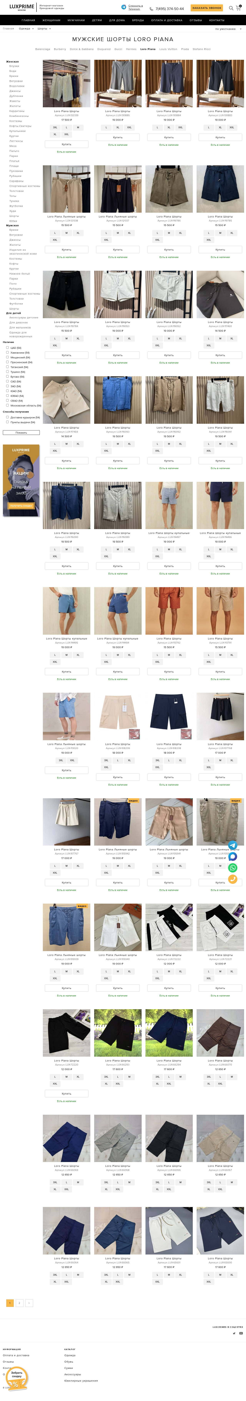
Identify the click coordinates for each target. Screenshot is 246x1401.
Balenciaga (42, 49)
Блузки (14, 65)
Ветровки (16, 80)
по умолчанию (225, 28)
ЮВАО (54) (17, 395)
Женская (12, 61)
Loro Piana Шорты (66, 111)
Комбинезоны (19, 115)
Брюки (13, 75)
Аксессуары (72, 1374)
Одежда (24, 28)
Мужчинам (76, 20)
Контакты (216, 20)
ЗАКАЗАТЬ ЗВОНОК (206, 7)
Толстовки (16, 190)
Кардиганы (17, 110)
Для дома (117, 20)
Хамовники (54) (20, 352)
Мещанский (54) (20, 357)
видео (133, 800)
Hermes (131, 49)
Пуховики (16, 170)
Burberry (60, 49)
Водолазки (17, 85)
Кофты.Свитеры (20, 125)
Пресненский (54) (21, 362)
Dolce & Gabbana (82, 49)
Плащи (14, 165)
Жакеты (14, 100)
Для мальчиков (20, 327)
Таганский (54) (19, 367)
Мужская (12, 225)
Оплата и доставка (166, 20)
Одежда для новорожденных (20, 334)
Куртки (14, 135)
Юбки (13, 220)
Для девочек (18, 322)
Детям (97, 20)
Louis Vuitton (168, 49)
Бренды (138, 20)
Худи (12, 210)
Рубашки (15, 175)
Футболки (16, 205)
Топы (12, 195)
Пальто (14, 150)
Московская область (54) (26, 405)
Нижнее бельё (19, 273)
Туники (14, 200)
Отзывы (196, 20)
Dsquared (104, 49)
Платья (14, 160)
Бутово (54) (17, 376)
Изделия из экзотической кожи (23, 251)
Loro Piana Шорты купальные (169, 532)
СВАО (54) (17, 400)
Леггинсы (16, 140)
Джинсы (15, 90)
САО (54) (16, 381)
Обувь (68, 1361)
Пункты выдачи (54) (23, 422)
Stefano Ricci (202, 49)
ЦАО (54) (16, 347)
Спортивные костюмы (24, 185)
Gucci (118, 49)
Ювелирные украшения (81, 1380)
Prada (185, 49)
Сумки (68, 1367)
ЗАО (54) (16, 386)
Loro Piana (148, 49)
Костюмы (15, 120)
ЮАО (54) (16, 391)
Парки (13, 155)
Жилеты (15, 105)
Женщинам (51, 20)
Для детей (13, 313)
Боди (12, 70)
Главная (28, 20)
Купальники (17, 130)
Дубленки (16, 95)
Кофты (13, 263)
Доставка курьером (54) (25, 417)
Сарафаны (16, 180)
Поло (13, 283)
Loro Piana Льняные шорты (66, 216)
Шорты (42, 28)
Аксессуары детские (23, 317)
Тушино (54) (18, 371)
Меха (13, 145)
